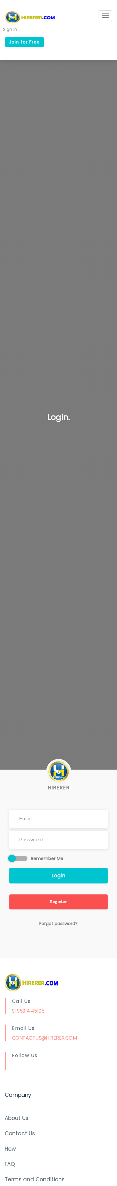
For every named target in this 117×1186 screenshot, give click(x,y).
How (10, 1149)
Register (58, 901)
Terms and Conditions (35, 1179)
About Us (16, 1118)
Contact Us (20, 1133)
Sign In (10, 29)
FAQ (10, 1164)
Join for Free (24, 42)
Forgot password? (58, 923)
